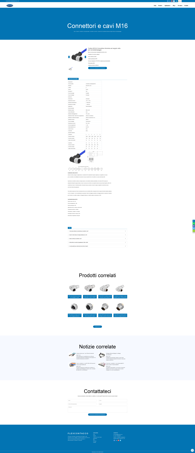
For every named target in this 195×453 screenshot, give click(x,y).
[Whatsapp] (194, 223)
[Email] (194, 226)
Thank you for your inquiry (97, 437)
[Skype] (194, 221)
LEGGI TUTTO (97, 326)
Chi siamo (180, 5)
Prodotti (160, 5)
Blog (174, 5)
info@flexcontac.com (119, 434)
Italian (180, 1)
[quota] (194, 231)
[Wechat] (194, 228)
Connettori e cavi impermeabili (84, 31)
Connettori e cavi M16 (93, 31)
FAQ (69, 227)
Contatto (186, 5)
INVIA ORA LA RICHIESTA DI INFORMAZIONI (97, 414)
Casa (155, 5)
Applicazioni (167, 5)
